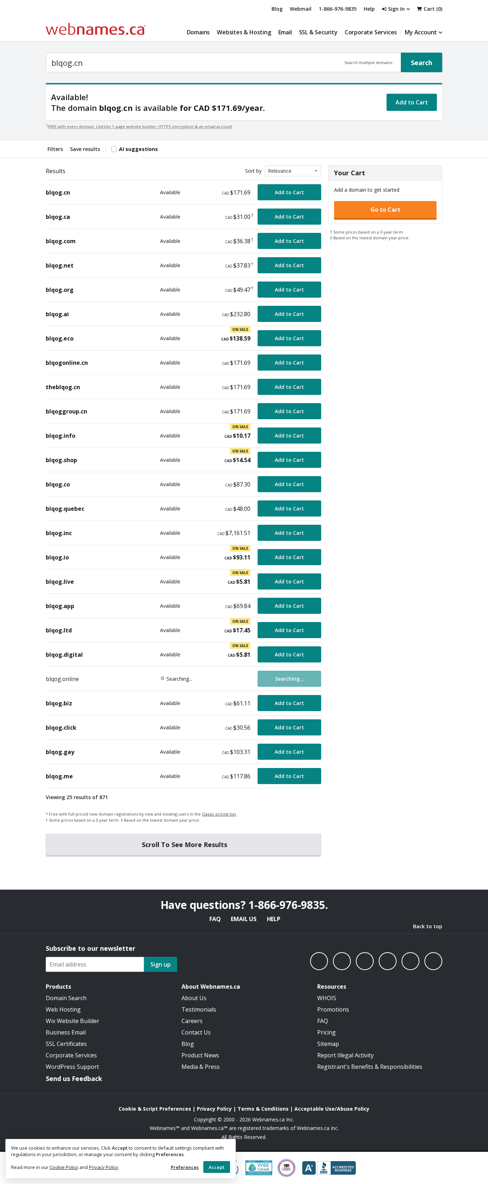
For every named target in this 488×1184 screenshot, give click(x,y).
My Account (421, 32)
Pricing (326, 1032)
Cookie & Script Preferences (155, 1108)
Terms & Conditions (263, 1108)
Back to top (427, 926)
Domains (198, 32)
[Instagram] (342, 961)
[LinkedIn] (365, 961)
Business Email (66, 1032)
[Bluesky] (388, 961)
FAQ (214, 919)
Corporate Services (371, 32)
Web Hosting (63, 1009)
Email (285, 32)
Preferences (185, 1167)
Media (189, 1067)
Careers (192, 1021)
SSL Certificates (66, 1044)
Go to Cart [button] (385, 210)
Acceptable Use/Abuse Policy (331, 1108)
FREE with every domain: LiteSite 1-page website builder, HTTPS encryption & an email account (140, 126)
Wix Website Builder (72, 1021)
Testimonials (198, 1009)
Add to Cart (411, 102)
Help (273, 919)
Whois (326, 998)
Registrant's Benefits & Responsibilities (369, 1067)
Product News (200, 1055)
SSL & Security (318, 32)
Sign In (396, 8)
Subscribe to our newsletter (90, 948)
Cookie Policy (64, 1167)
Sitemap (328, 1044)
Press (212, 1067)
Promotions (333, 1009)
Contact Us (196, 1032)
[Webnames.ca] (96, 29)
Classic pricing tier (219, 814)
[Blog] (410, 961)
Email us (243, 919)
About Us (193, 998)
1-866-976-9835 (338, 8)
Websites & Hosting (244, 32)
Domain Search (66, 998)
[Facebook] (319, 961)
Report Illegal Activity (345, 1055)
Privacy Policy (103, 1167)
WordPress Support (72, 1067)
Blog (277, 8)
